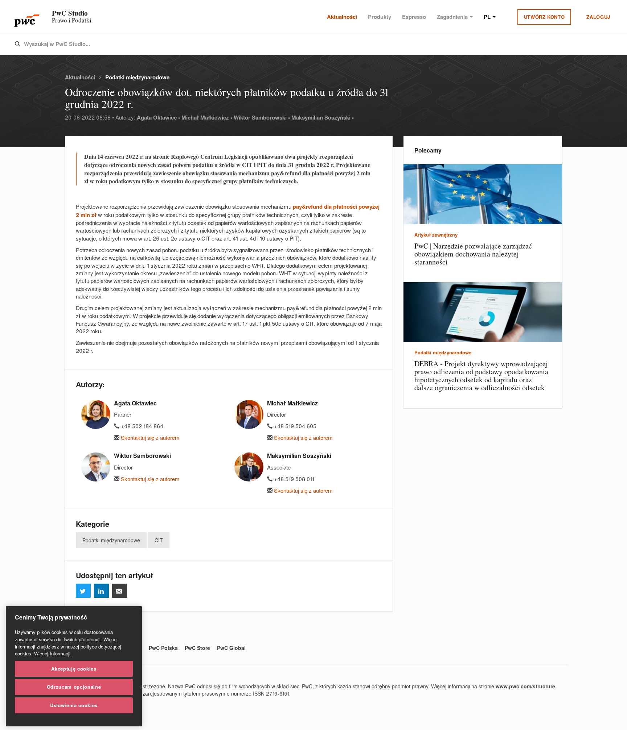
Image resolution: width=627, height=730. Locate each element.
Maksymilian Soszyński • (322, 117)
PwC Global (231, 647)
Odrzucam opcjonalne (74, 686)
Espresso (414, 17)
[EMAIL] (119, 591)
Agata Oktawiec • (158, 117)
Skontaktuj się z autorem (149, 437)
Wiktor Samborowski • (262, 117)
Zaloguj (598, 16)
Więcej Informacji (52, 653)
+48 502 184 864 (141, 426)
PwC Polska (163, 647)
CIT (159, 540)
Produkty (379, 17)
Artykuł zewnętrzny (436, 234)
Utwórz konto (544, 16)
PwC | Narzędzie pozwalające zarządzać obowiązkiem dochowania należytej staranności (473, 254)
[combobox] (298, 44)
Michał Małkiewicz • (206, 117)
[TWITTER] (83, 591)
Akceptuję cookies (73, 668)
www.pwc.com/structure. (526, 686)
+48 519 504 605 (294, 426)
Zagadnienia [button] (453, 17)
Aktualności (342, 17)
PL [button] (488, 17)
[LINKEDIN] (101, 591)
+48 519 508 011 (293, 479)
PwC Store (197, 647)
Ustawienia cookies (74, 705)
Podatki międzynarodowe (137, 77)
